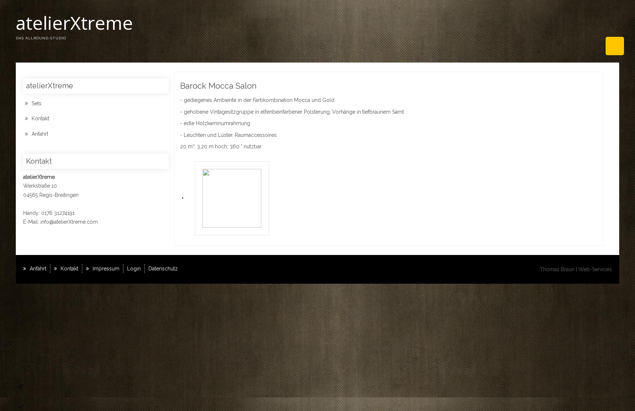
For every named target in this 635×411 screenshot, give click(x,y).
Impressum (106, 269)
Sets (37, 103)
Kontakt (40, 118)
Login (134, 269)
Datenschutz (163, 269)
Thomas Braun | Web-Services (576, 269)
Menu (615, 46)
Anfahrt (40, 134)
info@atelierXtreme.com (69, 222)
